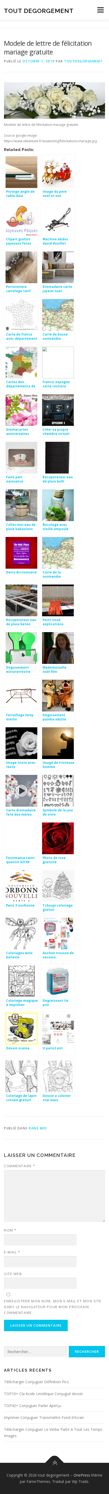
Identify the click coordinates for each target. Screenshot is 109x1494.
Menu (100, 10)
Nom (10, 1230)
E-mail (12, 1252)
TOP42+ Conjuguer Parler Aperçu (32, 1405)
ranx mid (38, 1128)
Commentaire (19, 1166)
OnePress (82, 1475)
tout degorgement (39, 10)
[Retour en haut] (54, 1463)
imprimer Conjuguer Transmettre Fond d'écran (44, 1417)
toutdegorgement (83, 61)
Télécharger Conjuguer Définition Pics (36, 1381)
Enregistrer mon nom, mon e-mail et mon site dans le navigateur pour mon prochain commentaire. (53, 1307)
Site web (13, 1273)
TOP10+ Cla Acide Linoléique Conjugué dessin (43, 1393)
